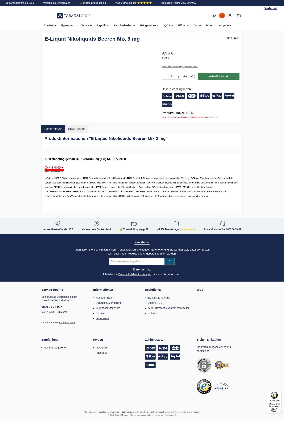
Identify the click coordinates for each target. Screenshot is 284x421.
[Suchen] (214, 16)
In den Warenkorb (219, 76)
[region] (100, 82)
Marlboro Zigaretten (55, 347)
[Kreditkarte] (186, 95)
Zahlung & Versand (158, 297)
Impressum (102, 318)
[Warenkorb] (239, 16)
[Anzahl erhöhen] (178, 76)
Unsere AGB (154, 302)
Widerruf (268, 3)
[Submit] (169, 261)
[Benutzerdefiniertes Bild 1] (221, 365)
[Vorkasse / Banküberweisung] (167, 95)
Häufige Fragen (105, 297)
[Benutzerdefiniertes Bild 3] (221, 386)
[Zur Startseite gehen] (74, 15)
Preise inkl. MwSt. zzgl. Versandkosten (180, 66)
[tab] (53, 129)
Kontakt (100, 313)
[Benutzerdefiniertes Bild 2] (204, 387)
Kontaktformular (67, 322)
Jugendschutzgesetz (108, 308)
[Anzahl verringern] (165, 76)
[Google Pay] (204, 95)
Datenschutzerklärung (109, 302)
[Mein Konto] (230, 16)
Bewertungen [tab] (76, 128)
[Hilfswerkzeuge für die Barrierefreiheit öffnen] (222, 16)
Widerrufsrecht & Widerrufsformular (168, 308)
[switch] (274, 410)
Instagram (102, 347)
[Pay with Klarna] (167, 104)
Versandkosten (134, 412)
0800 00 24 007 (51, 306)
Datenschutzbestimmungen (134, 274)
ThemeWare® (169, 415)
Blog (200, 289)
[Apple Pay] (217, 95)
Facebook (101, 352)
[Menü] (279, 392)
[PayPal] (229, 95)
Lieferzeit (152, 313)
